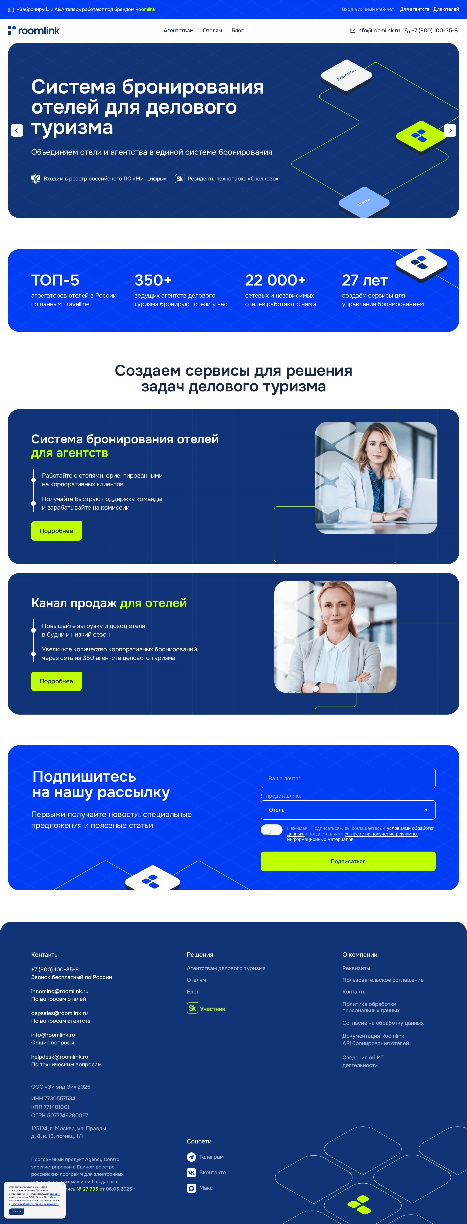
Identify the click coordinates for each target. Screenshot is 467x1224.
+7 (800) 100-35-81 (56, 969)
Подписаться (348, 861)
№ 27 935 (87, 1189)
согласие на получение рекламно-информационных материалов (352, 836)
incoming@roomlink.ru (59, 991)
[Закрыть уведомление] (63, 1184)
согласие (55, 1193)
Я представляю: (281, 796)
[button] (74, 191)
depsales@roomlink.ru (59, 1013)
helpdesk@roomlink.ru (59, 1056)
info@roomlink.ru (53, 1034)
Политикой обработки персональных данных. (35, 1203)
